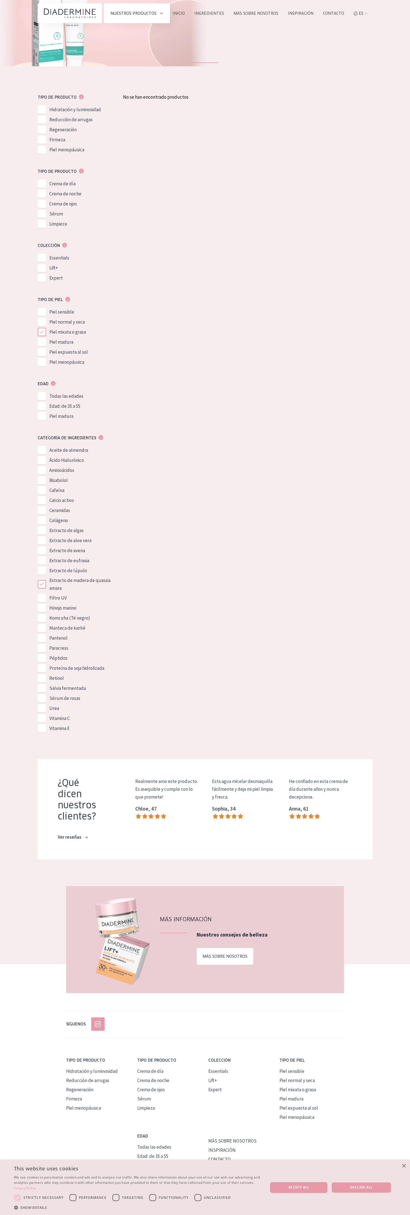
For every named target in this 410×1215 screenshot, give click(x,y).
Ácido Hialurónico (66, 460)
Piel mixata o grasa (67, 332)
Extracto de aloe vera (70, 540)
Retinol (56, 678)
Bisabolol (58, 480)
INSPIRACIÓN (300, 13)
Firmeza (57, 140)
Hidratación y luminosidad (75, 109)
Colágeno (58, 520)
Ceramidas (59, 510)
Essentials (59, 258)
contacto (333, 13)
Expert (56, 278)
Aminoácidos (61, 470)
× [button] (404, 1166)
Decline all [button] (361, 1187)
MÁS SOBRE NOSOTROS (255, 13)
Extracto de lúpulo (68, 571)
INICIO (179, 13)
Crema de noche (65, 194)
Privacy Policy (25, 1188)
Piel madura (61, 342)
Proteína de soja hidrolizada (76, 668)
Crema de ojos (63, 204)
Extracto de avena (67, 550)
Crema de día (62, 184)
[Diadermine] (70, 13)
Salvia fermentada (67, 688)
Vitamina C (59, 718)
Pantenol (58, 638)
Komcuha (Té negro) (69, 618)
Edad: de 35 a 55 (64, 406)
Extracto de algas (66, 530)
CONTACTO (219, 1159)
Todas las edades (66, 396)
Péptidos (58, 658)
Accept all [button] (298, 1187)
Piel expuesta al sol (68, 352)
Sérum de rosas (64, 698)
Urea (54, 708)
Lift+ (53, 268)
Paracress (58, 648)
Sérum (56, 214)
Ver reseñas (70, 837)
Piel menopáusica (66, 150)
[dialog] (205, 1187)
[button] (137, 1207)
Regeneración (63, 130)
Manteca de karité (67, 628)
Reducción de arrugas (71, 120)
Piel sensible (61, 312)
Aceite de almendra (68, 450)
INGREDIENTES (209, 13)
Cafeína (56, 490)
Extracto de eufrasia (69, 560)
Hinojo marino (62, 608)
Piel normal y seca (67, 322)
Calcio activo (61, 500)
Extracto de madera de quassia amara (79, 584)
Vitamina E (59, 728)
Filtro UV (58, 598)
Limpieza (58, 224)
